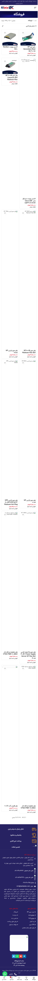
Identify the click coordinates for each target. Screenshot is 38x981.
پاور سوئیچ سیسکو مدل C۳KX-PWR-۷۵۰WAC (28, 807)
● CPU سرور (32, 925)
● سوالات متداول (13, 925)
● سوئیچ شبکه (32, 915)
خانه (35, 21)
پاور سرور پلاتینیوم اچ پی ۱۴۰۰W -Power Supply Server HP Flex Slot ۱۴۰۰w (28, 655)
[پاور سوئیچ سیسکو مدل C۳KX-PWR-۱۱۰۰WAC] (10, 581)
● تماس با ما (14, 918)
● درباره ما (15, 915)
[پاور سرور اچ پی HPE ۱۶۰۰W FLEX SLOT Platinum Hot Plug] (10, 429)
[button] (35, 8)
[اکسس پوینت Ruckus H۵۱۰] (10, 37)
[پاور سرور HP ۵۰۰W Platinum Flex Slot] (28, 280)
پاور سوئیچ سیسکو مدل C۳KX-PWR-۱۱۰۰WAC (10, 653)
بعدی (13, 817)
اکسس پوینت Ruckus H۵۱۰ (10, 48)
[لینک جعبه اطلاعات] (19, 829)
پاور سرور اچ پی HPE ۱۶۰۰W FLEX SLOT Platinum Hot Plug (11, 502)
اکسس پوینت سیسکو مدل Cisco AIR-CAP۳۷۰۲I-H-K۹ (29, 201)
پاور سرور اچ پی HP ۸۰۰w (30, 501)
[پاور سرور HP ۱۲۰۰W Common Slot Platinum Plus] (10, 66)
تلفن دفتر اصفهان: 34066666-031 (24, 871)
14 (19, 817)
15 (18, 817)
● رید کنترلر (33, 921)
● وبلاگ (16, 912)
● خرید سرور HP (31, 912)
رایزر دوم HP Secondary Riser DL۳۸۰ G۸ (29, 49)
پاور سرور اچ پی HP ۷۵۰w (12, 351)
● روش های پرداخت (12, 921)
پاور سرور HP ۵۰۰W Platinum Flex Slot (29, 351)
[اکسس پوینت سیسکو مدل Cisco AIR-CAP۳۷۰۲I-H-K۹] (28, 128)
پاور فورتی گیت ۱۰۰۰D (11, 806)
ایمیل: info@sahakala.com (25, 886)
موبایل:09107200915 (28, 883)
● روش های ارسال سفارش (29, 928)
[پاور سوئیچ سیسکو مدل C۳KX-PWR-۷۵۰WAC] (28, 735)
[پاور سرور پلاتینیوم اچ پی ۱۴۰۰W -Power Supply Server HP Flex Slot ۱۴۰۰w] (28, 581)
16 (16, 817)
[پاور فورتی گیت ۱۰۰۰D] (10, 735)
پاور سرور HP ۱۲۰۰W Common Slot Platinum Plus (12, 77)
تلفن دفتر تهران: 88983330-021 (24, 877)
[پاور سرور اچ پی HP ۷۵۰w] (10, 280)
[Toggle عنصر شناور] (4, 973)
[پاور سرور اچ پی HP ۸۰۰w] (28, 429)
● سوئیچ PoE (32, 918)
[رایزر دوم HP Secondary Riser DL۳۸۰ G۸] (28, 37)
